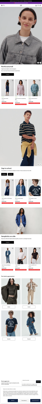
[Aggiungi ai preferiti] (12, 80)
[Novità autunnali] (21, 42)
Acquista (7, 74)
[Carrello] (40, 5)
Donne (9, 306)
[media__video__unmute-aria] (40, 63)
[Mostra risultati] (4, 5)
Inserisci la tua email (26, 380)
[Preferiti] (38, 5)
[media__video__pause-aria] (38, 63)
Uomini (29, 306)
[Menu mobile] (1, 5)
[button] (39, 89)
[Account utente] (36, 5)
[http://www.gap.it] (21, 5)
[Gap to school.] (21, 143)
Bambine (4, 174)
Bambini (10, 174)
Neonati (29, 339)
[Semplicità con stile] (21, 226)
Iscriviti (38, 381)
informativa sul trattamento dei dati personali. (29, 385)
